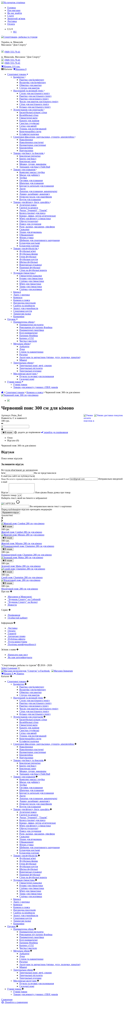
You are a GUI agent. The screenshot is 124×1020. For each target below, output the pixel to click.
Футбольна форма (28, 254)
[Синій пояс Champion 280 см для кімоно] (23, 569)
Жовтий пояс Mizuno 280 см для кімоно (21, 543)
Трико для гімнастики (30, 286)
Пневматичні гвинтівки (31, 330)
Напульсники (26, 150)
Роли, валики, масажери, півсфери (37, 226)
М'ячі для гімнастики (30, 284)
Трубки (23, 177)
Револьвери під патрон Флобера (35, 327)
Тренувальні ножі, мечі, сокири (35, 365)
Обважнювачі (26, 235)
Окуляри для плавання (31, 180)
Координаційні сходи (30, 131)
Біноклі (17, 292)
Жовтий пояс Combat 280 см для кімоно (21, 532)
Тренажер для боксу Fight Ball (34, 167)
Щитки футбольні (28, 262)
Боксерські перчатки (30, 156)
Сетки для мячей (28, 126)
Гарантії (11, 633)
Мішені (23, 360)
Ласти (22, 188)
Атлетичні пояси (28, 205)
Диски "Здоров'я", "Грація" (33, 210)
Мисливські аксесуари (25, 373)
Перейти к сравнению (16, 1002)
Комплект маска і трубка (32, 172)
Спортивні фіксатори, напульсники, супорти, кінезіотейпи (44, 137)
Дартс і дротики (21, 294)
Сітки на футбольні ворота (33, 270)
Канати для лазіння (29, 120)
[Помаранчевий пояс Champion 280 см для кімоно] (27, 546)
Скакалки (24, 229)
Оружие (11, 319)
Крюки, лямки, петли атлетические (37, 216)
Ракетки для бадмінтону (31, 79)
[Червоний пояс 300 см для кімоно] (19, 395)
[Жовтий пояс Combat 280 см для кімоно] (22, 523)
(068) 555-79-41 (12, 60)
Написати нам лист (17, 654)
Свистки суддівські (29, 123)
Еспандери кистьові (29, 243)
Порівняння (13, 615)
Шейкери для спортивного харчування (39, 240)
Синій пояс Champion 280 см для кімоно (22, 577)
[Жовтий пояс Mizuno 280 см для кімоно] (22, 535)
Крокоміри (18, 316)
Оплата (11, 24)
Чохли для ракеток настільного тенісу (38, 101)
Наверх (20, 673)
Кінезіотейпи (26, 147)
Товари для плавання (24, 169)
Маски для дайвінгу (29, 175)
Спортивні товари (17, 74)
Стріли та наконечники (31, 352)
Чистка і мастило (28, 341)
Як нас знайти (14, 13)
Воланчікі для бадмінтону (32, 82)
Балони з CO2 (26, 338)
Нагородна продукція (24, 303)
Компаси (17, 297)
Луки (22, 349)
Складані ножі (26, 379)
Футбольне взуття (28, 259)
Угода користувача (17, 641)
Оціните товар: (9, 495)
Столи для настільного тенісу (34, 93)
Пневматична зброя (23, 322)
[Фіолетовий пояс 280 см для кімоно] (20, 580)
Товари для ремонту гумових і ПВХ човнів (35, 387)
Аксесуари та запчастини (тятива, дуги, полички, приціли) (49, 357)
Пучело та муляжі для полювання (36, 376)
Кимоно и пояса (21, 300)
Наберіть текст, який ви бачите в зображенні (24, 498)
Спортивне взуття (22, 311)
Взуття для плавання (30, 199)
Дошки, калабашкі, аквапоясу (34, 194)
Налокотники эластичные (32, 145)
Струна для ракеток (29, 88)
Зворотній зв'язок (16, 18)
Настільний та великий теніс (28, 90)
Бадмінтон (19, 77)
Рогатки (23, 354)
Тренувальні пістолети (31, 368)
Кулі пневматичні (28, 333)
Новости (12, 605)
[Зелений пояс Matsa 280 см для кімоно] (22, 557)
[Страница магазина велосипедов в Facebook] (25, 671)
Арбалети (24, 346)
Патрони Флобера (28, 335)
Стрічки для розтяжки (30, 289)
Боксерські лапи (27, 161)
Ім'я (3, 473)
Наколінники (26, 139)
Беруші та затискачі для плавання (36, 186)
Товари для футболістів (25, 248)
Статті (10, 16)
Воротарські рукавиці (30, 265)
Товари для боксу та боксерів (28, 153)
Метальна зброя (21, 343)
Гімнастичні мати (28, 118)
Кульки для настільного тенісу (35, 107)
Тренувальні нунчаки (30, 371)
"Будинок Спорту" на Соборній (24, 599)
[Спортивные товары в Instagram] (62, 671)
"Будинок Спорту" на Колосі (22, 602)
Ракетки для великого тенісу (34, 99)
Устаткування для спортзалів (28, 109)
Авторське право (16, 636)
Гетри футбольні (27, 256)
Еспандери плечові (29, 245)
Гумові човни (14, 382)
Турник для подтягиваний (32, 128)
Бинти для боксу (27, 158)
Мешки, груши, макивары (32, 164)
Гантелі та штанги (28, 207)
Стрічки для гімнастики (31, 281)
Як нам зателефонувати (19, 657)
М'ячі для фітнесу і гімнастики (35, 218)
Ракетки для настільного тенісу (35, 96)
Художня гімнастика (24, 273)
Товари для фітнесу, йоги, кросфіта (31, 202)
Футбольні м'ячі (27, 251)
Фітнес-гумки (26, 237)
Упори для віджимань (30, 232)
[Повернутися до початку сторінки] (13, 2)
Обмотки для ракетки (30, 85)
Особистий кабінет (17, 618)
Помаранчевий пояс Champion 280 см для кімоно (26, 554)
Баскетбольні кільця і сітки (33, 112)
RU (15, 32)
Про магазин (13, 10)
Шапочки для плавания (31, 183)
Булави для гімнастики (31, 278)
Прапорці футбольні (29, 267)
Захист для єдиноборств (25, 308)
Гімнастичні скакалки (30, 275)
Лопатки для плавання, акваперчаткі (38, 191)
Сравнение (7, 999)
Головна (11, 7)
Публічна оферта (16, 639)
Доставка (12, 21)
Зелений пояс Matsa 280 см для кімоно (21, 566)
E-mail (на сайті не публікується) (35, 477)
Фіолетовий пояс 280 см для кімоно (19, 588)
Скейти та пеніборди (24, 305)
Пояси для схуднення (30, 224)
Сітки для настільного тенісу (34, 104)
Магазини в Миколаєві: (19, 596)
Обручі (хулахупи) (28, 221)
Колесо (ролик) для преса (32, 213)
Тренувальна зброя (23, 362)
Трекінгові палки (22, 313)
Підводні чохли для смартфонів (35, 196)
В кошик (8, 432)
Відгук (5, 492)
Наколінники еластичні (31, 142)
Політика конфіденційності (21, 644)
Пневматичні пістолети (31, 324)
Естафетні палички (29, 134)
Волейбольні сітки (28, 115)
